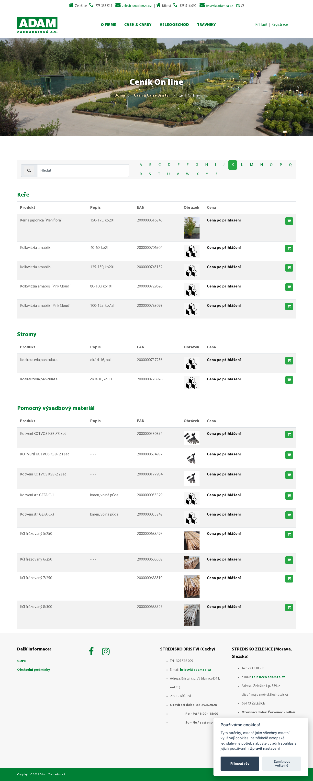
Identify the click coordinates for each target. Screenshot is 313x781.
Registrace (280, 25)
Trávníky (206, 25)
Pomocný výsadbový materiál (56, 408)
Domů (119, 96)
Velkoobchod (174, 25)
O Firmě (108, 25)
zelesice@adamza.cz (137, 6)
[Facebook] (92, 652)
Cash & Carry (138, 25)
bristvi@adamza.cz (219, 6)
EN (238, 6)
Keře (23, 195)
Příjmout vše (239, 763)
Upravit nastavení (265, 748)
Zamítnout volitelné (282, 763)
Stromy (26, 335)
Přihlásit (262, 25)
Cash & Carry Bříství (152, 96)
